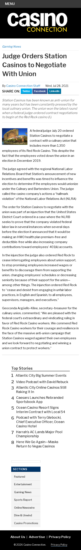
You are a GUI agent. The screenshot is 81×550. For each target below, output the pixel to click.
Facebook (40, 91)
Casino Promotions (26, 523)
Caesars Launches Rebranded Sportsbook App (39, 400)
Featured (19, 476)
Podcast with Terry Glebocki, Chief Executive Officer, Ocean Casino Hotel (40, 422)
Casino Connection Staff (23, 85)
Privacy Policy (60, 537)
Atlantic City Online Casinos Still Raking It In (41, 390)
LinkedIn (54, 91)
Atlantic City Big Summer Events (41, 375)
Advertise (37, 537)
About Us (17, 537)
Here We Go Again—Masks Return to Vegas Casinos (37, 444)
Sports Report (23, 499)
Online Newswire (24, 507)
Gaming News (11, 46)
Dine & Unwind (23, 515)
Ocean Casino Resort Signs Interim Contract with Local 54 (40, 410)
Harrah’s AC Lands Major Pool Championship (39, 434)
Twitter (26, 91)
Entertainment (23, 484)
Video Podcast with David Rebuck (42, 382)
